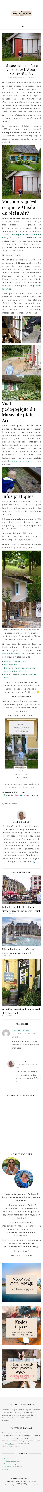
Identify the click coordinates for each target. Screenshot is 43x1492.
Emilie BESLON (12, 803)
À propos (6, 1458)
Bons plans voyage (9, 1464)
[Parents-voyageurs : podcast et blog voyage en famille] (21, 13)
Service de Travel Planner (12, 1467)
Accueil (6, 784)
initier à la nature (22, 461)
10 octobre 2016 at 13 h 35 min (24, 1034)
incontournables (10, 653)
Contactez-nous (21, 1483)
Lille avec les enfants (15, 661)
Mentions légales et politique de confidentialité (21, 1485)
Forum (5, 1469)
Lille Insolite (10, 664)
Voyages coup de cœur (11, 1461)
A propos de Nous (13, 1481)
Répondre (16, 1037)
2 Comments (30, 77)
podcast (11, 1443)
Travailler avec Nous (28, 1481)
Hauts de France (17, 784)
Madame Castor (21, 1030)
